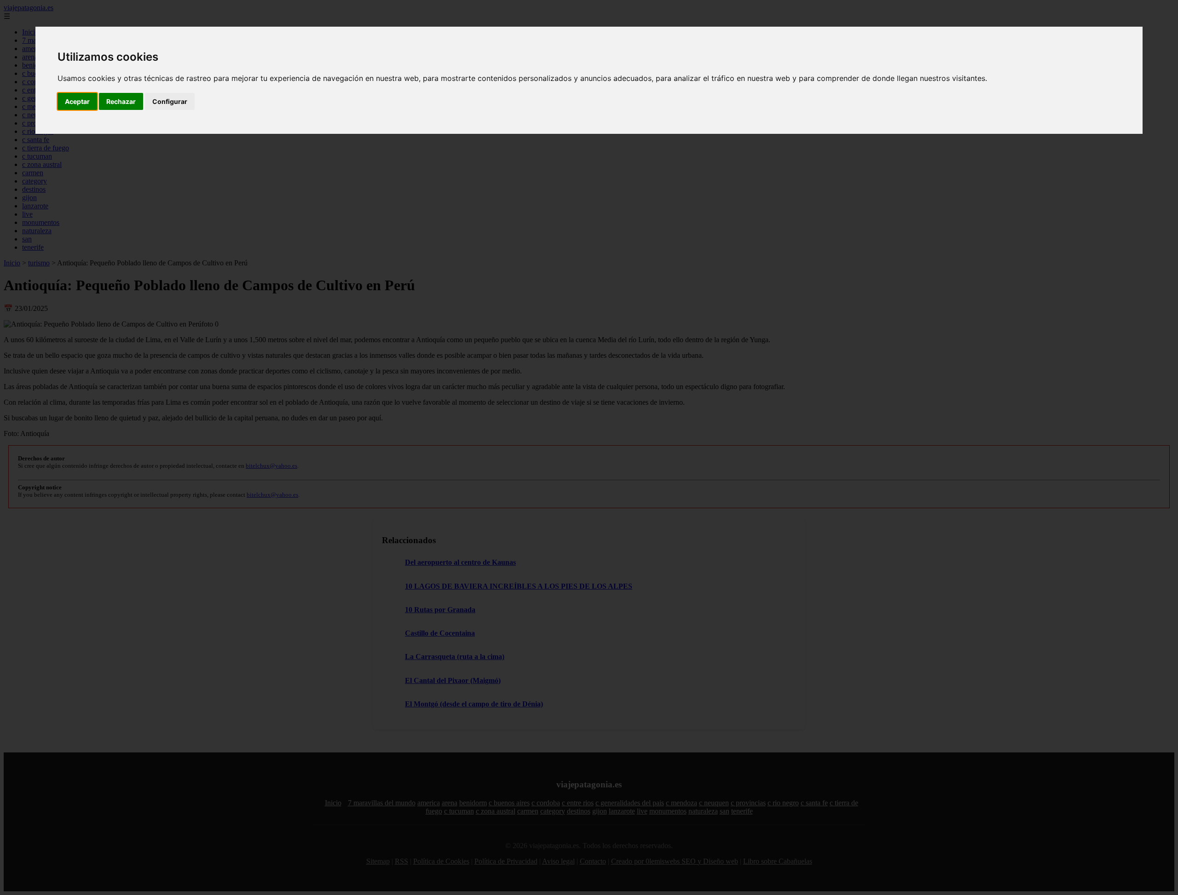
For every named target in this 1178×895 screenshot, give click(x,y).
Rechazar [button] (121, 101)
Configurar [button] (169, 101)
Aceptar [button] (77, 101)
